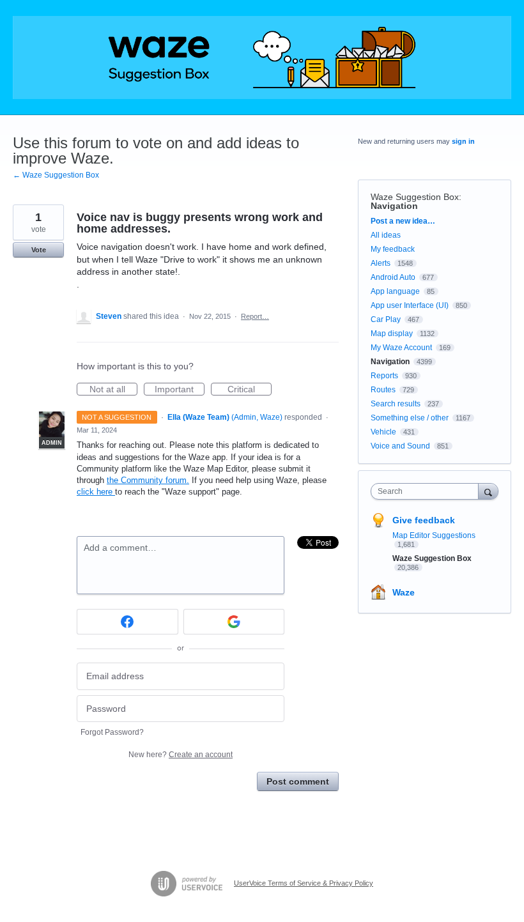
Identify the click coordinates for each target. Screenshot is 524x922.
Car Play (386, 319)
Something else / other (410, 417)
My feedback (393, 249)
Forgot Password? (112, 732)
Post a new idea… (403, 221)
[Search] (488, 491)
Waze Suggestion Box (415, 197)
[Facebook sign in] (127, 621)
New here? (180, 754)
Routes (383, 389)
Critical (249, 390)
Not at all (113, 390)
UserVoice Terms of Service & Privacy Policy (303, 883)
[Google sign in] (234, 621)
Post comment (297, 781)
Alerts (380, 263)
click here (96, 491)
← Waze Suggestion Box (56, 175)
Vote (38, 250)
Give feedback (423, 520)
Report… (255, 316)
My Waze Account (401, 347)
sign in (463, 141)
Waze (403, 592)
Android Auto (393, 277)
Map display (392, 333)
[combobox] (427, 491)
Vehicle (383, 431)
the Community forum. (148, 480)
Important (179, 390)
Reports (384, 375)
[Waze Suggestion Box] (262, 57)
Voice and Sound (400, 446)
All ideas (386, 235)
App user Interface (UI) (410, 305)
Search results (395, 403)
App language (395, 291)
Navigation (394, 206)
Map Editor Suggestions (433, 535)
